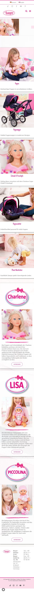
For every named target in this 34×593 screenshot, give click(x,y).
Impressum (15, 580)
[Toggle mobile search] (26, 11)
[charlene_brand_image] (17, 310)
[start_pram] (17, 94)
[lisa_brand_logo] (17, 373)
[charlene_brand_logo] (17, 285)
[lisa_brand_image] (17, 398)
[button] (3, 589)
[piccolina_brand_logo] (17, 461)
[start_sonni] (17, 235)
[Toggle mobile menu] (30, 11)
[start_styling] (17, 141)
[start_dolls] (17, 48)
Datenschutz (22, 580)
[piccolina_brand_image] (17, 485)
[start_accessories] (17, 188)
